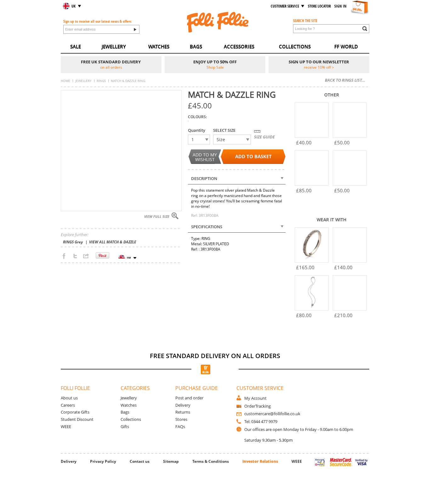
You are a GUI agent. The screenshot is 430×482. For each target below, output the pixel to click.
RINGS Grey (73, 242)
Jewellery (129, 398)
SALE (75, 46)
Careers (68, 405)
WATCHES (158, 46)
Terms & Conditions (210, 461)
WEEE (66, 426)
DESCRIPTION (204, 178)
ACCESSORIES (239, 46)
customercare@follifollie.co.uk (272, 413)
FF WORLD (346, 46)
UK (73, 6)
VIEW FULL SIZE (156, 216)
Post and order (189, 398)
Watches (129, 405)
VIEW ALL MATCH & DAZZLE (112, 242)
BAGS (196, 46)
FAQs (180, 426)
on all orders (111, 67)
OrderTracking (257, 406)
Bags (125, 412)
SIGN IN (340, 6)
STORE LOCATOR (319, 6)
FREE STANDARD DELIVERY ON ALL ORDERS (215, 355)
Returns (182, 412)
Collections (131, 419)
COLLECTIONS (295, 46)
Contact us (140, 461)
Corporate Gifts (75, 412)
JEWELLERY (114, 46)
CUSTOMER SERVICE (285, 6)
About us (69, 398)
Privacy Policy (103, 461)
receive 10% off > (319, 67)
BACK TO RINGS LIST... (345, 80)
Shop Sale (215, 67)
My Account (255, 398)
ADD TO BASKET (253, 156)
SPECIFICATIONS (206, 226)
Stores (181, 419)
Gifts (125, 426)
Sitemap (171, 461)
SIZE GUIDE (264, 137)
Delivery (182, 405)
